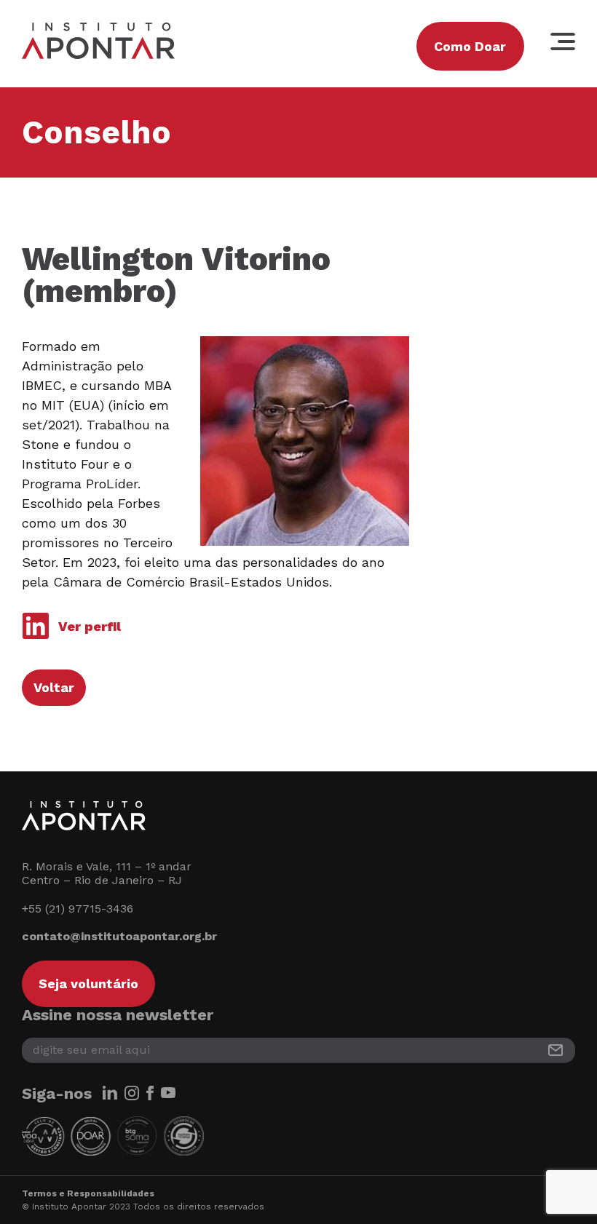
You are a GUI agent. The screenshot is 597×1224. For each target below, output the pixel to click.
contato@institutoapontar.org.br (119, 936)
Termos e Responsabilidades (88, 1193)
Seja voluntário (88, 983)
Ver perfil (89, 626)
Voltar (53, 687)
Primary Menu (562, 41)
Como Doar (470, 46)
